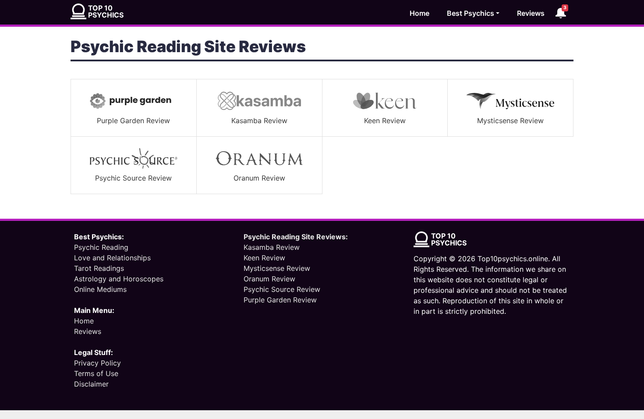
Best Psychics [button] (470, 13)
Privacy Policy (97, 363)
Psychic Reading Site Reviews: (296, 236)
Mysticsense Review (277, 268)
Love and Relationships (112, 257)
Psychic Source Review (282, 289)
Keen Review (264, 257)
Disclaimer (91, 384)
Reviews (531, 13)
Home (419, 13)
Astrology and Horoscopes (118, 278)
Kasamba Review (272, 247)
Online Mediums (100, 289)
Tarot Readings (99, 268)
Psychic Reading (101, 247)
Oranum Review (269, 278)
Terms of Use (96, 373)
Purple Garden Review (280, 299)
